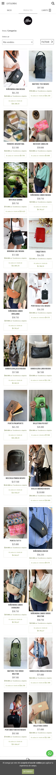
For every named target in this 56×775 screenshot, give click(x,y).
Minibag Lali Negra (15, 251)
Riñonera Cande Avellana (15, 312)
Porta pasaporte (15, 423)
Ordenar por (5, 37)
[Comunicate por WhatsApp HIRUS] (49, 753)
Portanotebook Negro (15, 729)
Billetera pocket (40, 423)
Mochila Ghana (15, 199)
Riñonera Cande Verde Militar (41, 615)
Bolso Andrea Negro (40, 488)
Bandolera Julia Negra (15, 368)
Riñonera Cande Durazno (15, 606)
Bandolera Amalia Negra (41, 671)
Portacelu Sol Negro (40, 305)
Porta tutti (15, 540)
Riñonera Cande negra (40, 195)
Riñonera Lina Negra (15, 89)
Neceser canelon (40, 144)
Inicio (4, 30)
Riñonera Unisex (40, 551)
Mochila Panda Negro (15, 478)
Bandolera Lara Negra (41, 368)
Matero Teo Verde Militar (15, 672)
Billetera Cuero (40, 725)
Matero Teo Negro (40, 84)
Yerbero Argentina (15, 144)
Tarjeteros (40, 251)
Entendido (28, 771)
